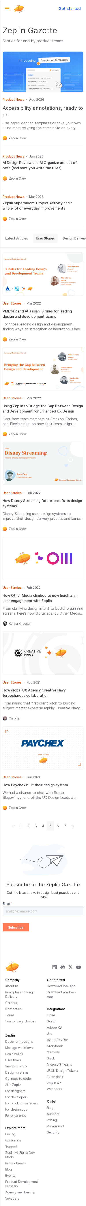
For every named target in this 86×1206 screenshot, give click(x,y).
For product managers (21, 1103)
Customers (13, 1140)
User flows (13, 1060)
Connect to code (18, 1078)
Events (10, 1175)
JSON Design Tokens (62, 1070)
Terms (9, 1015)
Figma (51, 1015)
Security (53, 1132)
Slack (51, 1058)
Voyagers (12, 1198)
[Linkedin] (54, 967)
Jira (49, 1033)
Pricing (10, 1134)
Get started (70, 8)
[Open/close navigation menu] (7, 8)
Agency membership (20, 1192)
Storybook (55, 1046)
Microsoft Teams (59, 1064)
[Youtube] (78, 967)
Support (11, 1146)
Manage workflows (19, 1048)
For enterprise (15, 1115)
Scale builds (14, 1054)
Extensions (55, 1077)
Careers (11, 1003)
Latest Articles (16, 238)
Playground (55, 1126)
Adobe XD (54, 1027)
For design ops (16, 1109)
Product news (15, 1163)
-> (73, 825)
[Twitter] (70, 967)
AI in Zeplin (13, 1085)
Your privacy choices (20, 1021)
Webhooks (54, 1089)
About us (12, 986)
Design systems (16, 1072)
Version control (16, 1066)
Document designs (19, 1041)
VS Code (53, 1052)
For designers (15, 1091)
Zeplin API (54, 1083)
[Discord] (62, 967)
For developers (16, 1097)
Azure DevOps (57, 1040)
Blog (8, 1169)
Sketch (52, 1021)
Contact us (13, 1009)
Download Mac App (61, 986)
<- (14, 825)
